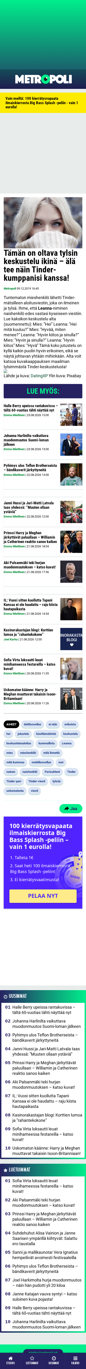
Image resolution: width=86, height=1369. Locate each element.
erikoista (70, 724)
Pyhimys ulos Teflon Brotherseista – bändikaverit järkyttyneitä (30, 467)
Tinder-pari (13, 781)
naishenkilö (29, 771)
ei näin (53, 724)
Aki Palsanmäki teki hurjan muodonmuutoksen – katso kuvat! (29, 564)
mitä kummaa (15, 762)
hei (8, 734)
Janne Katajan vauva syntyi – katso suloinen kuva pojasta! (44, 1296)
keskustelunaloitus (18, 743)
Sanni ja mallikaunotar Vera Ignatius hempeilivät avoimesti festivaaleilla (45, 1255)
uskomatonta (15, 790)
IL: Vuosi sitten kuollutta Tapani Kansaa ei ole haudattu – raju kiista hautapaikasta (31, 604)
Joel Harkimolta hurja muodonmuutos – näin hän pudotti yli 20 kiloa (46, 1283)
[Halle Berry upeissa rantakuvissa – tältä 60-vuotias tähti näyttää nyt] (71, 415)
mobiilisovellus (41, 762)
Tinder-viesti (36, 781)
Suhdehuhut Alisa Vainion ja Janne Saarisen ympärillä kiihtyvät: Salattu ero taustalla (44, 1238)
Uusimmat (18, 996)
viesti (34, 790)
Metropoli (10, 288)
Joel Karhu (11, 639)
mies (9, 753)
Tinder (71, 771)
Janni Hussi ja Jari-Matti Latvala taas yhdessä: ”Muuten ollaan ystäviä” (29, 507)
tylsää (57, 781)
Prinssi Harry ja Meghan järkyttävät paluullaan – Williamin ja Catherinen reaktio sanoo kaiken (30, 537)
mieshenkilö (28, 753)
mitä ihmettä (51, 753)
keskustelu (70, 734)
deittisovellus (32, 724)
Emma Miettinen (14, 415)
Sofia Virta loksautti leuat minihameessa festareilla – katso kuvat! (29, 664)
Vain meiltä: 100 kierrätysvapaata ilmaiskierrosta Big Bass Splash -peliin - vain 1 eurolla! (42, 102)
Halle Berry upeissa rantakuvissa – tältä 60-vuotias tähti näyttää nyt (31, 407)
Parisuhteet (52, 771)
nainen (10, 771)
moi (60, 762)
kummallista (47, 743)
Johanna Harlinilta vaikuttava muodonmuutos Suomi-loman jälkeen (26, 439)
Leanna (67, 743)
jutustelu (23, 734)
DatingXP (39, 375)
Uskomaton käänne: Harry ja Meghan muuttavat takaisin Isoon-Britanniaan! (30, 694)
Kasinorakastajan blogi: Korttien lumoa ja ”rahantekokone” (28, 632)
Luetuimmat (19, 1170)
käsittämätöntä (46, 734)
